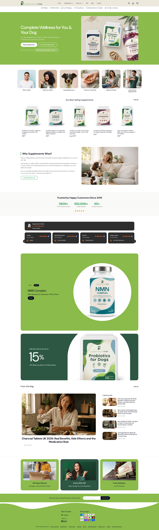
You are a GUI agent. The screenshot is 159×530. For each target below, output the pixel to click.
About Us (78, 3)
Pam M (56, 235)
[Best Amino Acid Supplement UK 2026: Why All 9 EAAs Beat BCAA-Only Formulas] (110, 413)
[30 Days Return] (39, 471)
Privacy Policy (72, 526)
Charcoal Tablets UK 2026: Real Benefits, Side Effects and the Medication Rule (59, 440)
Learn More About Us (29, 178)
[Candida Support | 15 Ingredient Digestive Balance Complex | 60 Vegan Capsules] (55, 121)
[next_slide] (134, 241)
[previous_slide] (24, 241)
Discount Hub (101, 526)
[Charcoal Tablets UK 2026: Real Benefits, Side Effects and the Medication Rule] (59, 414)
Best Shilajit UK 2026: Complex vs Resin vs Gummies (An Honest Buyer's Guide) (128, 423)
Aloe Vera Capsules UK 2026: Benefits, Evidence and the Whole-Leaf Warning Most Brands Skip (127, 401)
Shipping (79, 526)
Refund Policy (63, 526)
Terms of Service (54, 526)
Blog (92, 3)
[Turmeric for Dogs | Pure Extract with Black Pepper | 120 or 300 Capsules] (79, 121)
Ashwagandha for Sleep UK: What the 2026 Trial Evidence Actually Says (127, 434)
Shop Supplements (29, 45)
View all (136, 99)
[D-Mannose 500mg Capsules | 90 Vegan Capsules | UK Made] (103, 121)
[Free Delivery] (119, 471)
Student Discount (92, 526)
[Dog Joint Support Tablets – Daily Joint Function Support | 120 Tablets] (127, 121)
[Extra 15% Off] (79, 471)
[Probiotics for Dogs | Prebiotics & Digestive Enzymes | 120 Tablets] (31, 121)
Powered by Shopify (117, 526)
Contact (99, 3)
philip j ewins (86, 235)
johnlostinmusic (32, 235)
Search (84, 526)
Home (59, 3)
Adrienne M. (114, 235)
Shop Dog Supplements (48, 45)
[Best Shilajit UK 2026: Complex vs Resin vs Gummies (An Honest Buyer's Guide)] (110, 425)
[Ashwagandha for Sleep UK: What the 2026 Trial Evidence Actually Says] (110, 436)
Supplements (68, 3)
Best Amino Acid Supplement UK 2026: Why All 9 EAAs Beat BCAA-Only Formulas (127, 411)
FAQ (87, 3)
